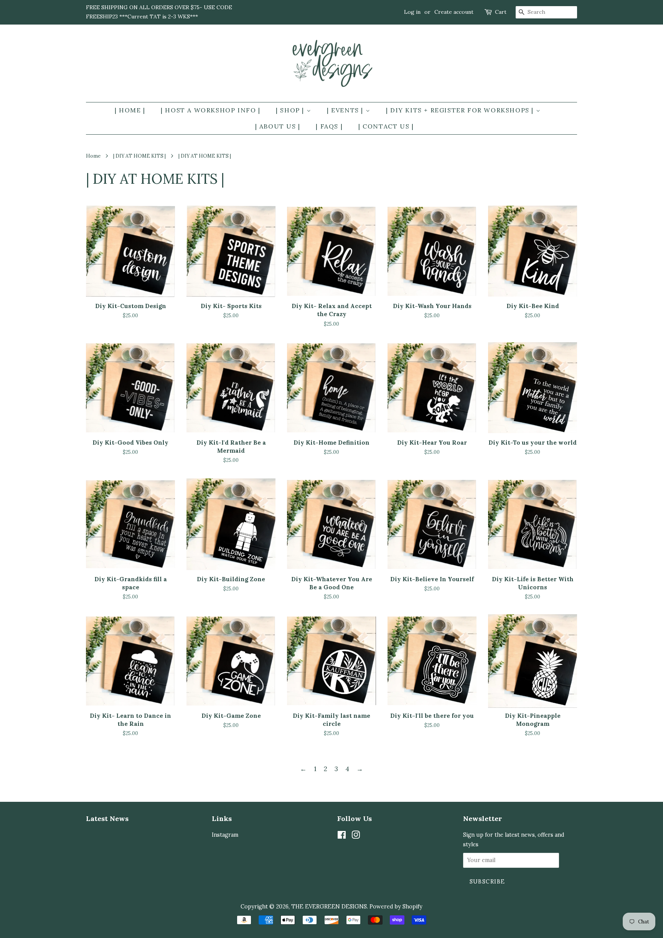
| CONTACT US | (386, 126)
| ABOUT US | (277, 126)
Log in (412, 11)
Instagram (225, 834)
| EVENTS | (346, 110)
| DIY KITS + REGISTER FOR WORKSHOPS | (461, 110)
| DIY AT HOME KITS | (139, 156)
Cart (500, 11)
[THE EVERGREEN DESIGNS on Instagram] (355, 836)
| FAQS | (329, 126)
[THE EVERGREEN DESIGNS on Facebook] (341, 836)
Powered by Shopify (395, 906)
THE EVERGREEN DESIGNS (329, 906)
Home (93, 156)
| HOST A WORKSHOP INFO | (210, 110)
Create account (453, 11)
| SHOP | (291, 110)
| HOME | (130, 110)
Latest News (107, 818)
